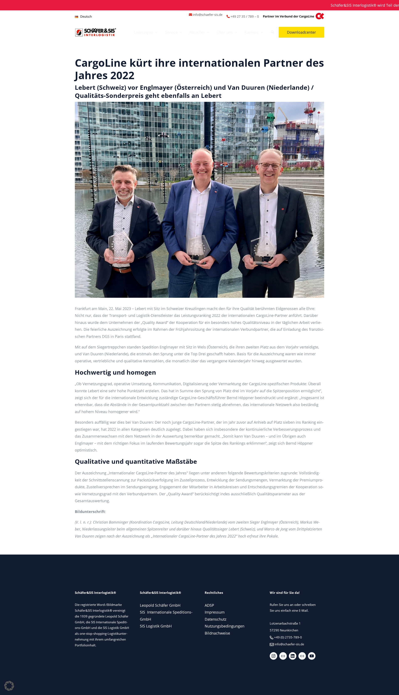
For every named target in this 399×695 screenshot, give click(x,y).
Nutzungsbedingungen (224, 626)
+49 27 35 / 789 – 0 (244, 16)
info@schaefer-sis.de (207, 14)
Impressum (215, 612)
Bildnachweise (217, 633)
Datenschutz (215, 619)
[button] (155, 32)
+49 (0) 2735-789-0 (288, 637)
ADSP (209, 605)
